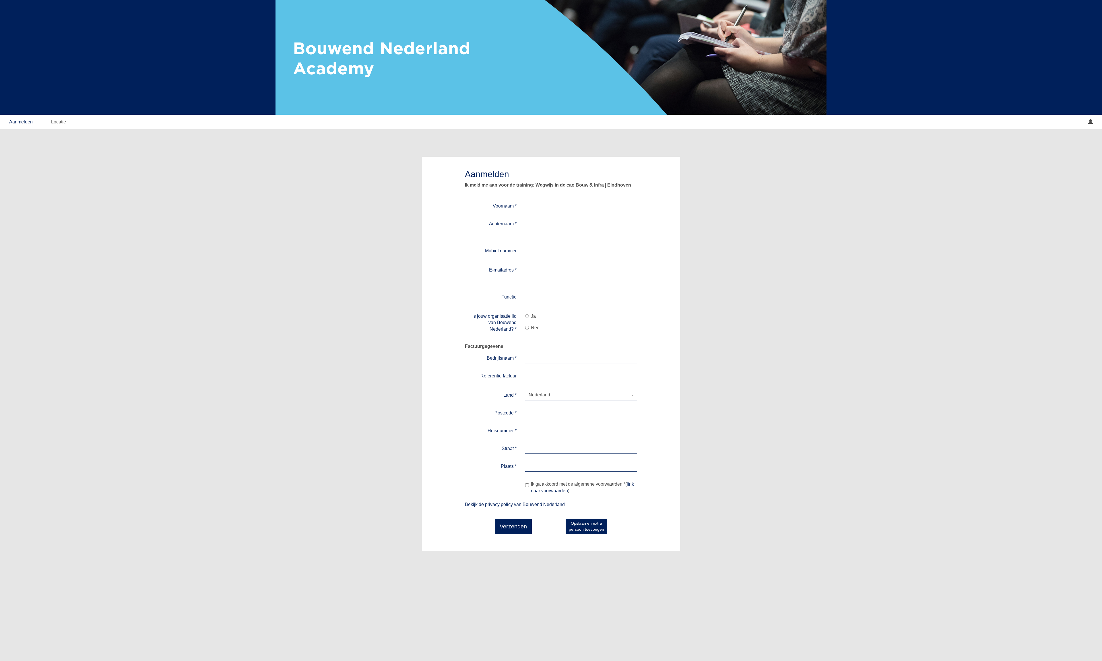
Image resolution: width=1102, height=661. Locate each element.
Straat (509, 448)
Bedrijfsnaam (502, 358)
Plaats (509, 466)
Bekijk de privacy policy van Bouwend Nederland (515, 504)
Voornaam (505, 205)
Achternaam (503, 223)
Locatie (58, 121)
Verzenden (513, 526)
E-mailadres (503, 269)
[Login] (1090, 122)
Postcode (505, 412)
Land (510, 395)
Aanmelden (21, 121)
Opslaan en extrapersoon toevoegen (586, 526)
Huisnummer (502, 430)
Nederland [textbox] (539, 394)
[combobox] (581, 395)
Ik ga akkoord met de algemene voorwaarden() (582, 487)
